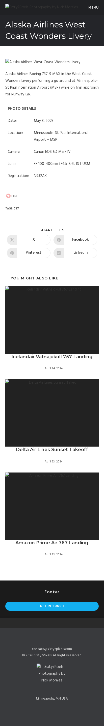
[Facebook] (45, 688)
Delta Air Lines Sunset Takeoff (52, 449)
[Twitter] (52, 688)
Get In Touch (52, 606)
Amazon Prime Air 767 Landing (51, 543)
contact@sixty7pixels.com (52, 649)
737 (16, 208)
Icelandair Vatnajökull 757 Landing (52, 356)
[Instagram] (59, 688)
